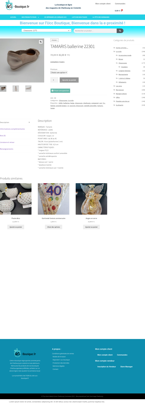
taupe (52, 108)
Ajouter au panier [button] (16, 227)
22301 (61, 103)
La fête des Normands (101, 17)
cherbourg (86, 103)
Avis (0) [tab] (3, 135)
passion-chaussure (76, 106)
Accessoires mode (125, 55)
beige (72, 103)
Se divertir (119, 105)
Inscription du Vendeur (106, 367)
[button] (41, 42)
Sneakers (124, 67)
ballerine (66, 103)
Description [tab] (4, 122)
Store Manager (126, 367)
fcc (104, 103)
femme (52, 106)
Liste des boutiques (79, 17)
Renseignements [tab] (6, 149)
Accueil (13, 17)
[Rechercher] (120, 31)
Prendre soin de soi (122, 101)
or (68, 106)
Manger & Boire (121, 94)
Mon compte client (102, 4)
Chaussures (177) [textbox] (46, 30)
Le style (71, 100)
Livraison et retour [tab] (7, 142)
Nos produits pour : (29, 17)
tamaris (100, 106)
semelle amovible (90, 106)
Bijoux (121, 59)
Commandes (120, 4)
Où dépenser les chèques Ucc (55, 17)
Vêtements (122, 82)
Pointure (53, 69)
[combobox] (46, 30)
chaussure (78, 103)
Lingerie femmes (124, 71)
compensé (94, 103)
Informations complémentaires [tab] (12, 129)
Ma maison (120, 90)
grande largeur (61, 106)
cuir (100, 103)
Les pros (119, 86)
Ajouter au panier (69, 80)
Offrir (118, 97)
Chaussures (63, 100)
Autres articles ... (122, 48)
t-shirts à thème (124, 78)
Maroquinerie (123, 74)
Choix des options (53, 227)
